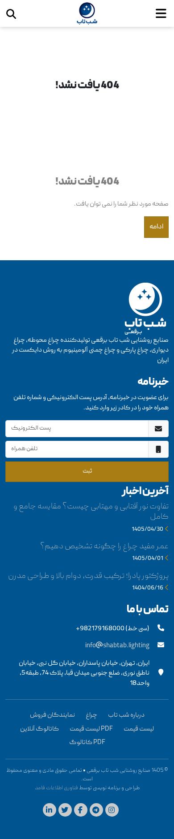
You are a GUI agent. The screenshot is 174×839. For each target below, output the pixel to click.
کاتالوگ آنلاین (39, 729)
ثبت (87, 471)
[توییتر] (66, 811)
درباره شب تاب (126, 715)
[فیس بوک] (82, 811)
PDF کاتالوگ (87, 743)
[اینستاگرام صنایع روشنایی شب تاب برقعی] (113, 811)
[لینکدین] (50, 811)
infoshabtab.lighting (117, 646)
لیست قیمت (139, 729)
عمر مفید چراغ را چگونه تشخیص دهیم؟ (104, 547)
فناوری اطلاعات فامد (56, 788)
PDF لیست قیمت (91, 729)
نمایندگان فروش (52, 715)
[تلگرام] (97, 811)
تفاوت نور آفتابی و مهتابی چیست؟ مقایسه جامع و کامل (91, 512)
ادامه (156, 227)
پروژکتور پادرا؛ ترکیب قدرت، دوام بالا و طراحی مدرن (88, 576)
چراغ (91, 715)
